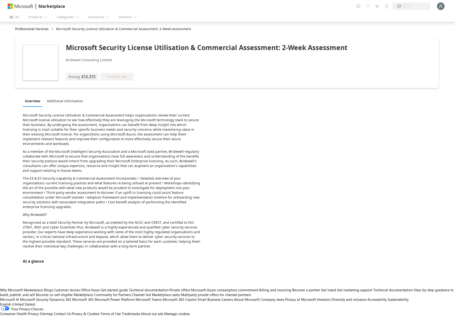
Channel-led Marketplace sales (156, 294)
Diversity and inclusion (349, 299)
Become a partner (306, 290)
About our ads (152, 313)
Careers (227, 299)
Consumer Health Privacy (19, 313)
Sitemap (46, 313)
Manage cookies (177, 313)
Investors (324, 299)
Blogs (48, 290)
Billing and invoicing (275, 290)
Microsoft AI (9, 299)
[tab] (34, 101)
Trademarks (131, 313)
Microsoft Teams (149, 299)
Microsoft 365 (83, 299)
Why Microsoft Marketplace (21, 290)
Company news (272, 299)
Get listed (328, 290)
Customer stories (67, 290)
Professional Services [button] (32, 29)
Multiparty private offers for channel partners (216, 294)
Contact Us (62, 313)
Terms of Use (110, 313)
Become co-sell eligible (54, 294)
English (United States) (17, 304)
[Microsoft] (20, 6)
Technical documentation (148, 290)
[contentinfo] (53, 29)
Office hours (90, 290)
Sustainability (398, 299)
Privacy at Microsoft (300, 299)
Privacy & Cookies (86, 313)
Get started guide (114, 290)
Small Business (209, 299)
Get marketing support (354, 290)
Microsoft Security (34, 299)
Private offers (179, 290)
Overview (32, 101)
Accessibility (377, 299)
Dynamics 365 (60, 299)
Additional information (65, 101)
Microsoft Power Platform (115, 299)
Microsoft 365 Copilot (180, 299)
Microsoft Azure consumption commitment (225, 290)
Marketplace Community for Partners (102, 294)
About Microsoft (246, 299)
